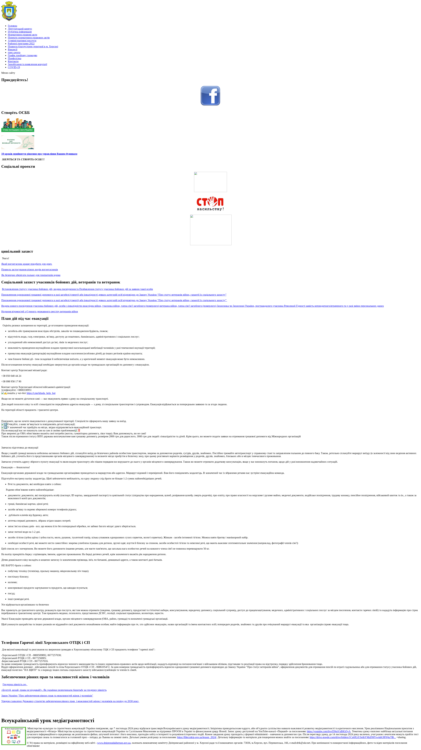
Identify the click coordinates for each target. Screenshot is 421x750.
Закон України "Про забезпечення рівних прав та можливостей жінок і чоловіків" (47, 695)
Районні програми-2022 (21, 43)
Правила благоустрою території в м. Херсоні (33, 46)
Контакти (13, 61)
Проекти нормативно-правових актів (29, 37)
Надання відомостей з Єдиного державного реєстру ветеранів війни (39, 311)
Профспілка (14, 58)
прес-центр (14, 52)
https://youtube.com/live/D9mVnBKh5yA (329, 731)
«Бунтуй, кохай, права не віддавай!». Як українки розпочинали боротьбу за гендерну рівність (54, 690)
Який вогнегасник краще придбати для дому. (26, 264)
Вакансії (12, 49)
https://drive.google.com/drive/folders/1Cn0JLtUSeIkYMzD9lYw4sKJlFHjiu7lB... (353, 737)
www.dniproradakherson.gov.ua (114, 742)
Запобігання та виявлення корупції (27, 64)
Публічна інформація (20, 31)
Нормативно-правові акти (22, 34)
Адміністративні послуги (22, 40)
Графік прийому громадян (22, 55)
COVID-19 (14, 67)
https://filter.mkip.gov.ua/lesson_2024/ (196, 737)
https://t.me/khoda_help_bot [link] (41, 393)
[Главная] (9, 20)
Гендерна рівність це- (15, 684)
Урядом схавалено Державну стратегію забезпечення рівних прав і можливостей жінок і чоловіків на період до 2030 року (70, 701)
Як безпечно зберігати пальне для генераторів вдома (30, 275)
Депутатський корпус (20, 28)
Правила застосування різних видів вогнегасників (29, 269)
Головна (12, 25)
